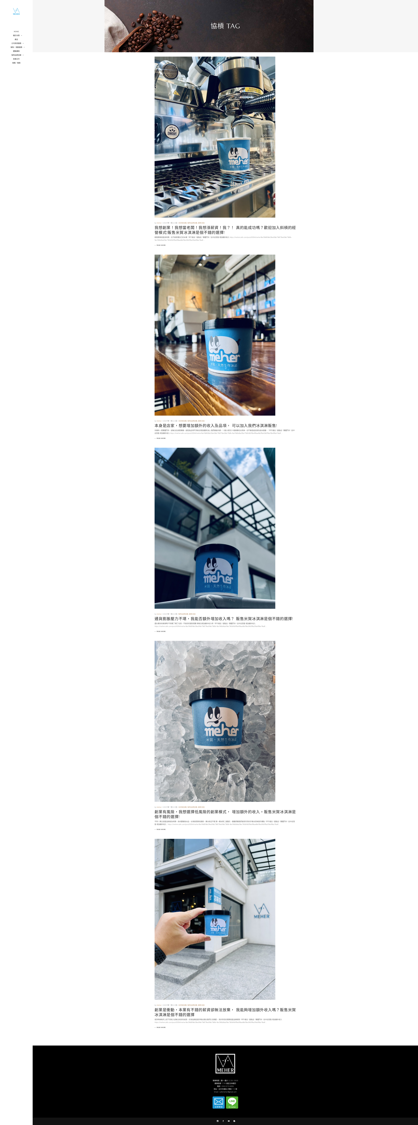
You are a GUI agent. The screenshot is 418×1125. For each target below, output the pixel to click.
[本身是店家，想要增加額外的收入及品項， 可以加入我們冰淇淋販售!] (215, 335)
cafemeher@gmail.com (228, 1092)
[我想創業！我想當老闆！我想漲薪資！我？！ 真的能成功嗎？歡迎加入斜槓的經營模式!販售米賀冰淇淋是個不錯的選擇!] (215, 137)
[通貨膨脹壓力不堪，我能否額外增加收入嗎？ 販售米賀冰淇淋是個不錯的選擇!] (215, 528)
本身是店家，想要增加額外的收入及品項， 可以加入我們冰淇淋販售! (216, 425)
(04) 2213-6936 (228, 1086)
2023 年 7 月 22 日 (170, 223)
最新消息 (201, 223)
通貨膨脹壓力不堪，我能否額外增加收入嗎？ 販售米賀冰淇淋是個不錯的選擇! (224, 618)
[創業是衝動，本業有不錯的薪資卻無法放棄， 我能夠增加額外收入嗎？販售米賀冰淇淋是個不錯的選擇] (215, 919)
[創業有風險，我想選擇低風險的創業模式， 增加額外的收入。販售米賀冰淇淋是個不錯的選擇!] (215, 721)
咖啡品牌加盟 (192, 223)
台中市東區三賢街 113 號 (228, 1089)
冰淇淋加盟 (182, 223)
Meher (159, 223)
